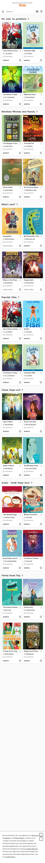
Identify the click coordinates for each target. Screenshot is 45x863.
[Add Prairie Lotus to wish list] (41, 617)
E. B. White (29, 53)
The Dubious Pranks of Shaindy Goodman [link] (11, 607)
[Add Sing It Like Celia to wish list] (41, 431)
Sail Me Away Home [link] (31, 466)
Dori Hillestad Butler (10, 561)
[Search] (3, 11)
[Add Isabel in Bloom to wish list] (20, 475)
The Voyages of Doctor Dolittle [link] (11, 143)
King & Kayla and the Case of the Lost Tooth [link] (11, 558)
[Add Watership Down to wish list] (41, 104)
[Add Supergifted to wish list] (20, 246)
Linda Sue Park (30, 610)
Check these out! (11, 390)
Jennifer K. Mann (10, 517)
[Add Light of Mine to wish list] (20, 431)
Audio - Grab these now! (16, 482)
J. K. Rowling (8, 53)
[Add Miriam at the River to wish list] (41, 524)
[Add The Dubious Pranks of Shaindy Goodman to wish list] (20, 617)
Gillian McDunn (9, 654)
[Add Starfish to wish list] (41, 338)
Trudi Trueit (29, 561)
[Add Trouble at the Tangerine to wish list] (20, 661)
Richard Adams (30, 97)
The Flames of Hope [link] (10, 95)
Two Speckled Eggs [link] (10, 515)
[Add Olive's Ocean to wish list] (20, 197)
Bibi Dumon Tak (30, 239)
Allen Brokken (9, 424)
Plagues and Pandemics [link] (32, 651)
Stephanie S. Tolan (31, 190)
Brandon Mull (9, 283)
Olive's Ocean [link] (8, 187)
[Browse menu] (41, 11)
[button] (20, 50)
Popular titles (9, 297)
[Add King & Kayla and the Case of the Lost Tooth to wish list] (20, 568)
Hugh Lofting (8, 146)
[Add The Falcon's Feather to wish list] (41, 568)
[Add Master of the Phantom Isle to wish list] (20, 289)
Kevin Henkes (9, 190)
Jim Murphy (29, 146)
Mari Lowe (8, 610)
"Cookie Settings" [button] (31, 849)
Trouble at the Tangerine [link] (11, 651)
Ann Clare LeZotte (31, 468)
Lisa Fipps (29, 332)
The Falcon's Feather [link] (31, 558)
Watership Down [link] (30, 95)
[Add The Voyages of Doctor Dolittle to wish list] (20, 153)
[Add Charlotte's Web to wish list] (41, 60)
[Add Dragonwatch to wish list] (41, 289)
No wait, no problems (14, 18)
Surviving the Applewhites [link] (32, 187)
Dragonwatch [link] (28, 280)
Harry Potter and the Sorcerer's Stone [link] (11, 51)
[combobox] (18, 11)
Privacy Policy (19, 838)
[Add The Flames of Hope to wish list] (20, 104)
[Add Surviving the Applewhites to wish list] (41, 197)
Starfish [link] (26, 329)
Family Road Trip (11, 575)
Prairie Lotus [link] (28, 607)
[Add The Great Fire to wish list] (41, 153)
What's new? (9, 204)
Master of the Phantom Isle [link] (11, 280)
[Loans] (37, 11)
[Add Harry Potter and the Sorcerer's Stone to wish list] (20, 60)
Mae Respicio (9, 468)
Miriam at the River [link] (30, 515)
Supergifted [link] (7, 236)
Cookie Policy (10, 857)
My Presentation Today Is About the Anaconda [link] (32, 236)
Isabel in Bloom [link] (8, 466)
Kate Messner (30, 654)
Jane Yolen (29, 517)
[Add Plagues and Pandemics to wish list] (41, 661)
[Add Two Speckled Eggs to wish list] (20, 524)
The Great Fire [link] (29, 143)
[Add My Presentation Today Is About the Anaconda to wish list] (41, 246)
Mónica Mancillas (31, 424)
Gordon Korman (9, 239)
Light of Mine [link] (8, 422)
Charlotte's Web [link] (29, 51)
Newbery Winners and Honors (19, 111)
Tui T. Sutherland (9, 97)
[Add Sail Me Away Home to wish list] (41, 475)
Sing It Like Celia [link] (30, 422)
